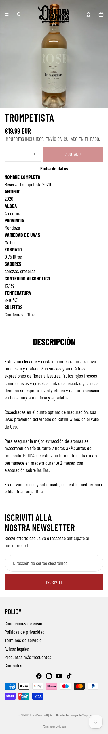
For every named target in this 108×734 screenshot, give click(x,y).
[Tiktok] (69, 675)
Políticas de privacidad (25, 632)
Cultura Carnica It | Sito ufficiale (46, 715)
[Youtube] (59, 675)
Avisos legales (17, 648)
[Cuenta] (88, 14)
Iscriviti (54, 582)
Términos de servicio (23, 640)
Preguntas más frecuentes (28, 657)
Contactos (13, 665)
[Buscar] (19, 14)
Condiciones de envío (23, 623)
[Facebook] (38, 675)
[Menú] (6, 14)
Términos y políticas (54, 726)
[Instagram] (49, 675)
